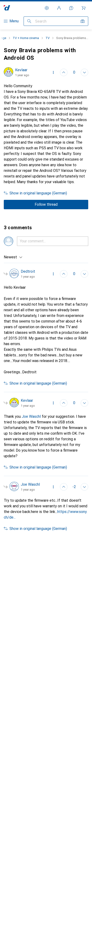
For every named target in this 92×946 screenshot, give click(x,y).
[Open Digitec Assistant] (71, 8)
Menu (14, 21)
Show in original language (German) (38, 193)
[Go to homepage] (7, 8)
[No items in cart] (83, 8)
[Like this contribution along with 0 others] (63, 72)
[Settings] (46, 8)
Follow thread (46, 204)
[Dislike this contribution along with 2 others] (84, 487)
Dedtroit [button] (28, 271)
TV (48, 38)
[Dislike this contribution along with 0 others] (84, 72)
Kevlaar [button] (21, 70)
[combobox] (13, 257)
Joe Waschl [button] (31, 416)
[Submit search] (29, 21)
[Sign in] (59, 8)
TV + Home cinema (26, 38)
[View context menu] (53, 72)
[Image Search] (82, 21)
